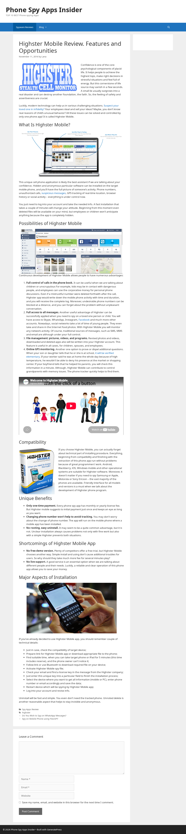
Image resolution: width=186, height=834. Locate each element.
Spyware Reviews (24, 27)
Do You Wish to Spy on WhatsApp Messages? (44, 715)
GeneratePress (54, 829)
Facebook (84, 319)
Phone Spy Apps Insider (44, 9)
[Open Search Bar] (168, 27)
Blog (41, 27)
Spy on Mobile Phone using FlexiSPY (40, 718)
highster (26, 712)
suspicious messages (54, 193)
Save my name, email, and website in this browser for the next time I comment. (68, 802)
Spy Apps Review (30, 709)
